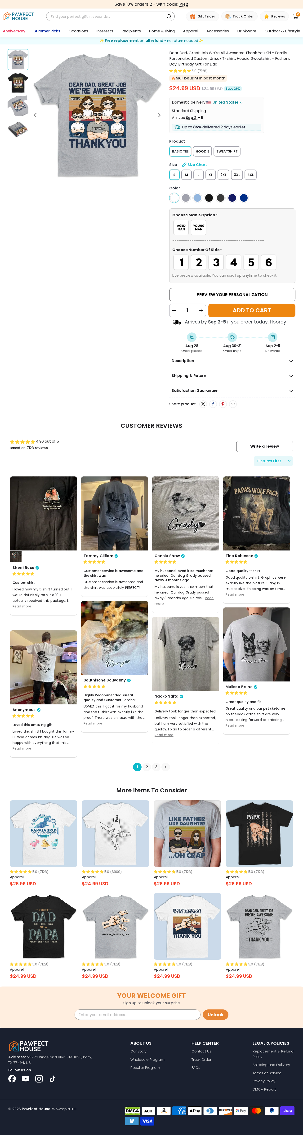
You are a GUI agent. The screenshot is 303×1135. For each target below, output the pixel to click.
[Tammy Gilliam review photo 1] (114, 513)
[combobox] (106, 16)
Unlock (216, 1015)
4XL (250, 174)
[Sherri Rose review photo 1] (43, 513)
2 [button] (147, 767)
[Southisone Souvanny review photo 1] (114, 638)
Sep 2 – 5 (194, 117)
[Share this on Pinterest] (222, 404)
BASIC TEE (180, 151)
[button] (180, 70)
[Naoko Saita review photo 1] (185, 654)
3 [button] (156, 767)
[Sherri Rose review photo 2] (16, 557)
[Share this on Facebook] (212, 404)
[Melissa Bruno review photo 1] (256, 644)
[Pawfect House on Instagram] (39, 1079)
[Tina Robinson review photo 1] (256, 513)
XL (211, 174)
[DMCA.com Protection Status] (132, 1110)
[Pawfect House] (19, 16)
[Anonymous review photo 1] (43, 667)
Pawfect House (36, 1108)
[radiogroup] (232, 227)
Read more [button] (22, 606)
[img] (23, 574)
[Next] (159, 115)
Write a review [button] (264, 446)
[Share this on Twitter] (203, 404)
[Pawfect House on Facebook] (12, 1079)
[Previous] (36, 115)
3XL (237, 174)
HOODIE (202, 151)
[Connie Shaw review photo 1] (185, 513)
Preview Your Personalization (232, 294)
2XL (223, 174)
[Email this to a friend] (232, 404)
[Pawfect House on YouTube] (25, 1079)
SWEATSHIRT (227, 151)
